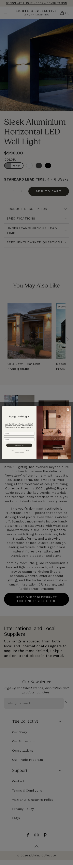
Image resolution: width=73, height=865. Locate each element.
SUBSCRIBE (19, 445)
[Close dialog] (68, 410)
